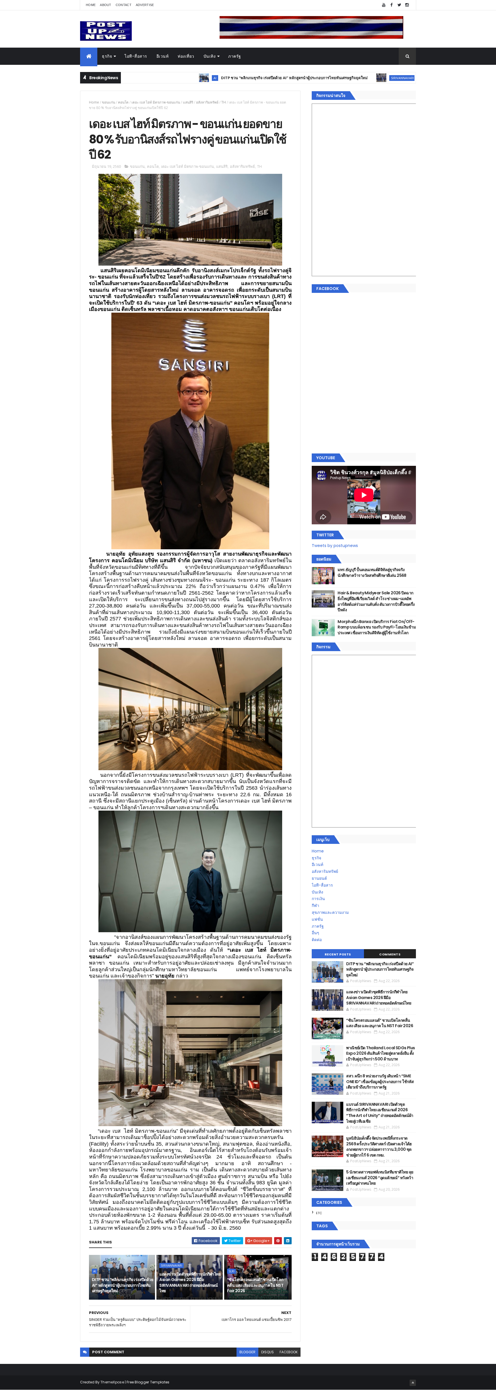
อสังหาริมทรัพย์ (207, 102)
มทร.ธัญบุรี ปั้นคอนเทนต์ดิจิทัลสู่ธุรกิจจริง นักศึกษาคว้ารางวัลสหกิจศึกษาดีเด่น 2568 (372, 572)
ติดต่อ (317, 940)
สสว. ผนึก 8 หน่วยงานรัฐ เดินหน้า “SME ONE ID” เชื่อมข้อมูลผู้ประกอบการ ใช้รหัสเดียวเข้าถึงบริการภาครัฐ (380, 1081)
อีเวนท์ (162, 56)
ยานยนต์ (319, 878)
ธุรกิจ (107, 56)
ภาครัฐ (234, 56)
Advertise (145, 5)
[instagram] (407, 5)
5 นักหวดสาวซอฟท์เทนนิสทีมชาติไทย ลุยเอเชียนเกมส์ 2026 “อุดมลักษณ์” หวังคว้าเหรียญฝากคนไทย (379, 1177)
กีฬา (315, 905)
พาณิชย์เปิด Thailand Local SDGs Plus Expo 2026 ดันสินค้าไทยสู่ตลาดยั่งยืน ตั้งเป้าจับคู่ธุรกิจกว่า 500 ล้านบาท (380, 1053)
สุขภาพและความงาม (330, 912)
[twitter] (399, 5)
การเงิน (318, 899)
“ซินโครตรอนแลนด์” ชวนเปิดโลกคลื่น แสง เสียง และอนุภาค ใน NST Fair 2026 (255, 1285)
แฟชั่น (317, 919)
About (105, 5)
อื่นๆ (315, 933)
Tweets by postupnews (335, 545)
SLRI (231, 1271)
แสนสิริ (188, 102)
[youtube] (384, 5)
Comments (389, 954)
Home (91, 5)
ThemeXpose (112, 1382)
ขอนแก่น (108, 102)
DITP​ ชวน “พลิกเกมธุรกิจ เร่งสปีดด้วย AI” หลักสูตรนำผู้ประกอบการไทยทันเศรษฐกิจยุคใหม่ (237, 78)
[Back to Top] (413, 1383)
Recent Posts (338, 954)
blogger (247, 1352)
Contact (123, 5)
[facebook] (391, 5)
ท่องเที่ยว (186, 56)
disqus (267, 1352)
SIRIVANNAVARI (345, 78)
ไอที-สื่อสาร (136, 56)
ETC (319, 1213)
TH (223, 102)
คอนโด (123, 102)
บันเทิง (210, 56)
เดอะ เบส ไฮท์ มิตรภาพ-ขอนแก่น (155, 102)
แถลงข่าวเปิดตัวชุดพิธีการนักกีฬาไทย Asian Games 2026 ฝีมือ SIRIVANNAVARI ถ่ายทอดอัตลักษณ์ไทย (189, 1282)
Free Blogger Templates (148, 1382)
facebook (289, 1352)
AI (158, 78)
